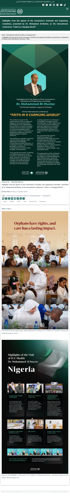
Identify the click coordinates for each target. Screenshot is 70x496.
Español (46, 1)
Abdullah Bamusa (17, 182)
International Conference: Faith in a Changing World (23, 196)
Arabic (5, 201)
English (29, 1)
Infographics (46, 196)
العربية (18, 1)
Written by (5, 182)
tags (3, 196)
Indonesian (39, 1)
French (19, 201)
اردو (34, 1)
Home (3, 35)
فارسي (52, 1)
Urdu (25, 201)
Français (23, 1)
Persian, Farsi (33, 201)
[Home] (11, 11)
